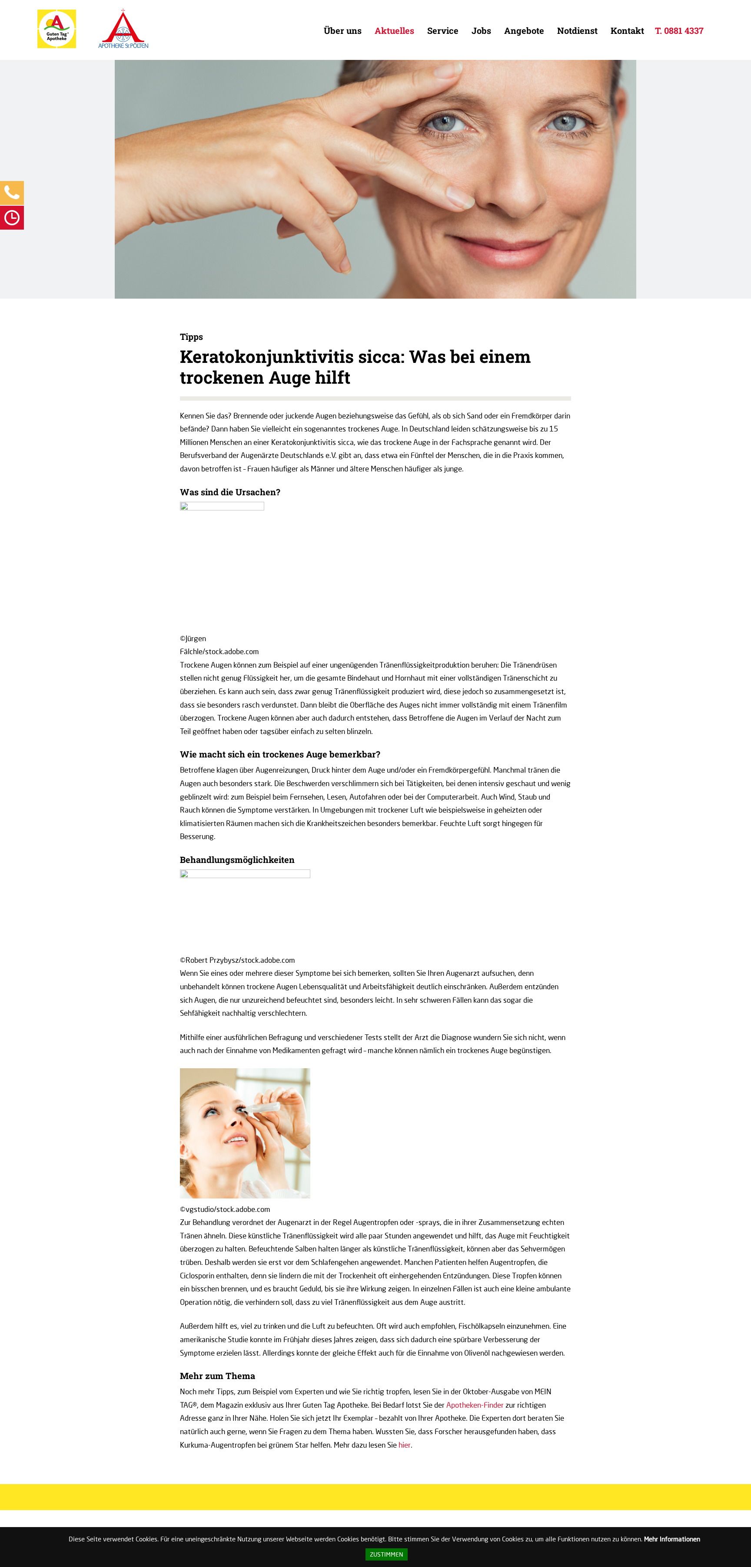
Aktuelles (394, 30)
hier (405, 1444)
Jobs (481, 30)
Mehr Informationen (672, 1539)
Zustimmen (386, 1554)
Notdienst (577, 30)
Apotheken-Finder (475, 1404)
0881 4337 (684, 30)
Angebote (524, 30)
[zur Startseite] (57, 46)
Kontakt (627, 30)
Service (443, 30)
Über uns (343, 30)
